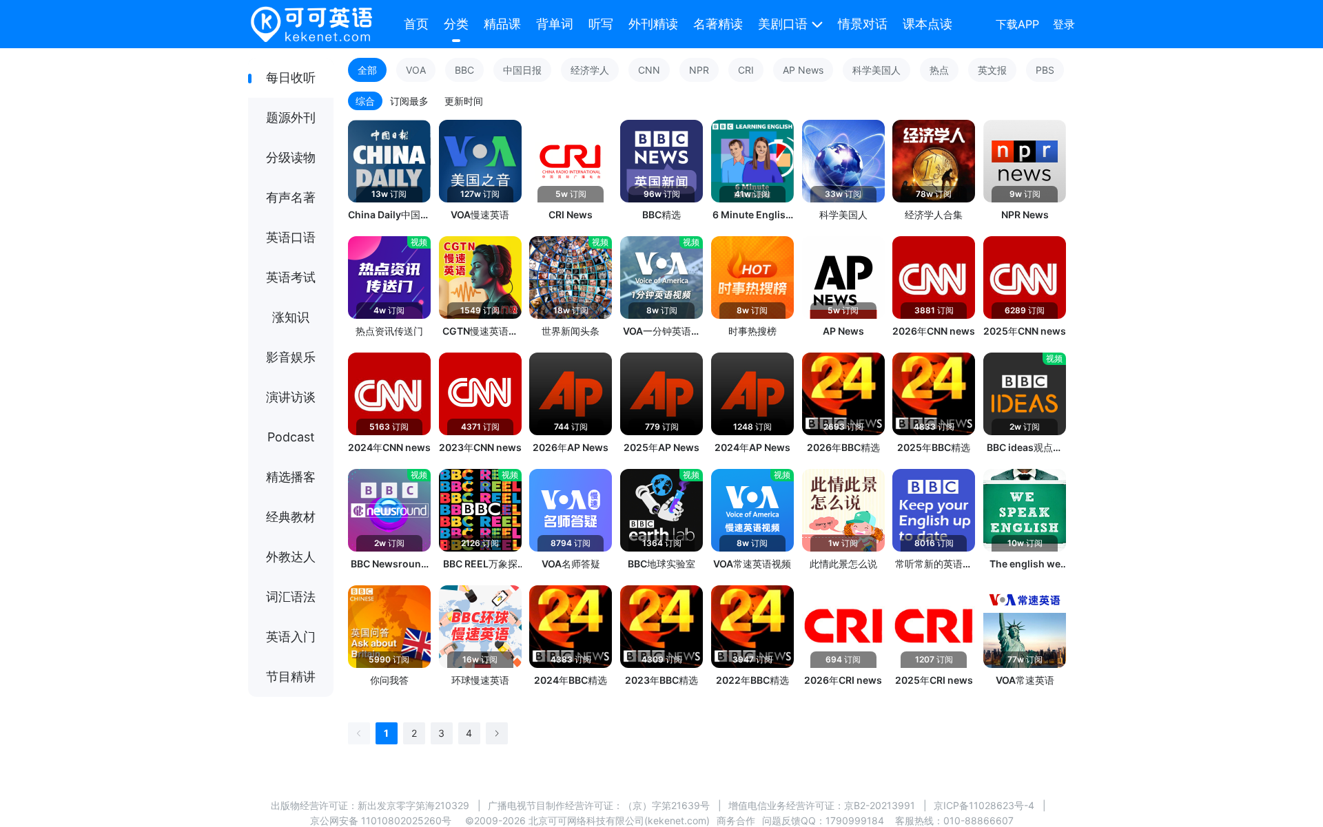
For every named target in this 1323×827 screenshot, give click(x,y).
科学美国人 (876, 70)
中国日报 (522, 70)
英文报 (992, 70)
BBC (464, 70)
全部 (367, 70)
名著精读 (718, 24)
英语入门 (291, 636)
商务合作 (736, 820)
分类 (456, 24)
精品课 (502, 24)
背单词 (554, 24)
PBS (1045, 70)
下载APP (1017, 24)
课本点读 (927, 24)
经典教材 (291, 517)
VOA (416, 70)
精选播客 (291, 477)
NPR (699, 70)
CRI (746, 70)
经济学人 (590, 70)
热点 (939, 70)
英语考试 (291, 277)
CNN (649, 70)
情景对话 (863, 24)
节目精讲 (291, 676)
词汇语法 (291, 596)
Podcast (291, 437)
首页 (416, 24)
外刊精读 (653, 24)
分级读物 (291, 157)
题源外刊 (291, 117)
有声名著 (291, 197)
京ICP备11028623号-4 (984, 805)
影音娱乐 (291, 357)
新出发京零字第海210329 (413, 805)
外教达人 (291, 556)
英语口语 (291, 237)
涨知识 (290, 317)
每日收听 (291, 77)
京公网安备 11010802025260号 (380, 820)
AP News (803, 70)
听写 (600, 24)
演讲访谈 (291, 397)
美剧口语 (783, 24)
